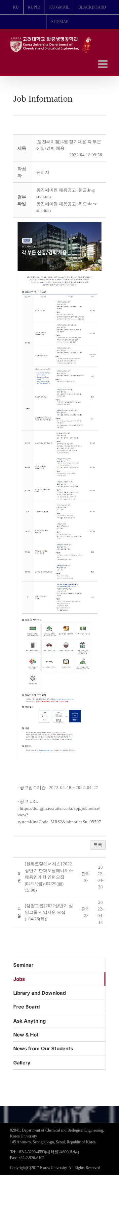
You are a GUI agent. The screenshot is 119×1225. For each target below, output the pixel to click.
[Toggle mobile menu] (103, 64)
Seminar (23, 965)
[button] (42, 172)
